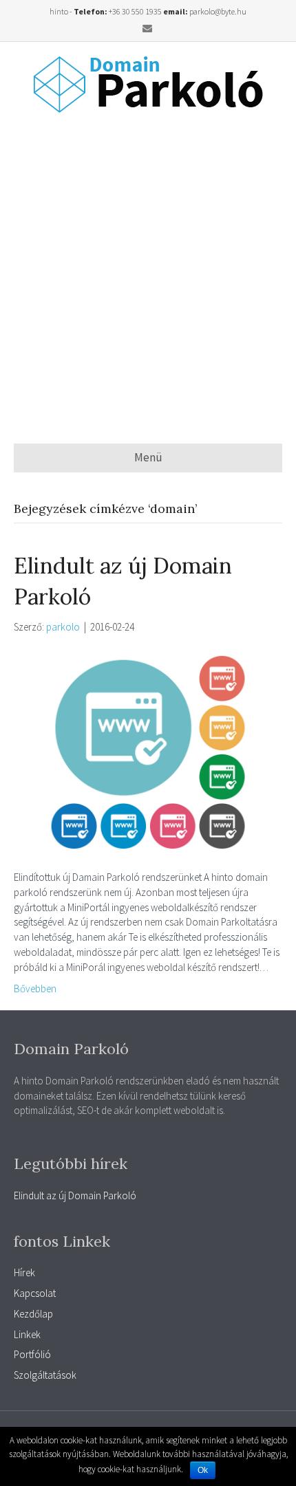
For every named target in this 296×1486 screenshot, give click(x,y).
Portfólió (32, 1354)
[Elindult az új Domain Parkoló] (148, 750)
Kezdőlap (33, 1313)
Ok (203, 1470)
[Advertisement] (148, 278)
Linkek (27, 1334)
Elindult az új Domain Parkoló (75, 1195)
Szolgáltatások (45, 1374)
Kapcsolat (35, 1293)
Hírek (24, 1272)
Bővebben (35, 988)
